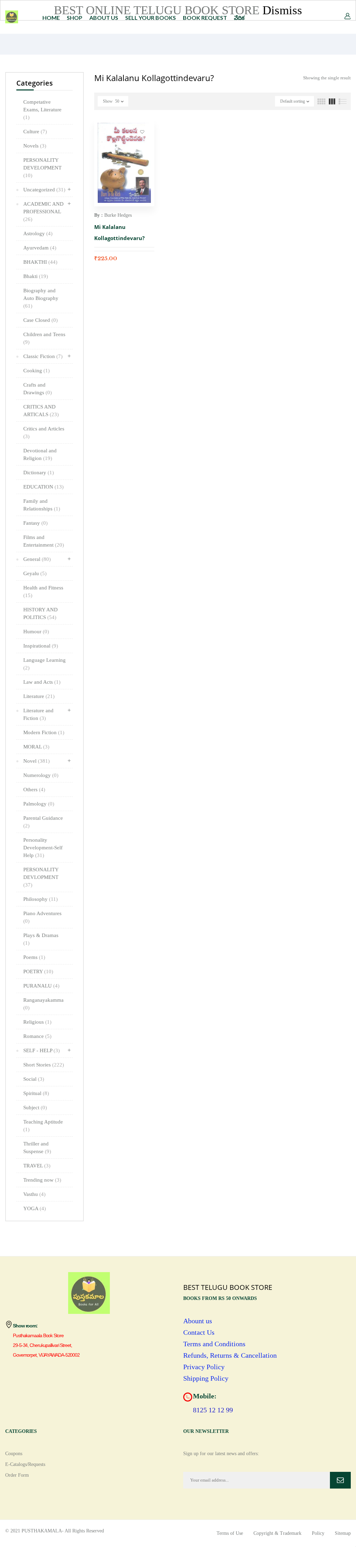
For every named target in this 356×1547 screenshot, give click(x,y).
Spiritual (36, 1093)
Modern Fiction (43, 732)
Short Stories (43, 1065)
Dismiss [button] (282, 10)
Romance (37, 1036)
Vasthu (34, 1194)
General (37, 559)
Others (34, 789)
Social (33, 1079)
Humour (36, 631)
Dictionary (38, 472)
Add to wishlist (142, 131)
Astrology (37, 233)
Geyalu (35, 573)
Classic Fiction (43, 356)
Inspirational (40, 646)
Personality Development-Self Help (43, 847)
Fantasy (35, 523)
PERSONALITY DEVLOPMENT (40, 877)
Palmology (38, 804)
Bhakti (35, 276)
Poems (34, 957)
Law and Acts (41, 682)
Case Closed (40, 320)
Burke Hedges (118, 215)
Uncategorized (44, 189)
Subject (35, 1107)
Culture (35, 131)
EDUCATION (43, 487)
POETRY (38, 971)
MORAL (36, 746)
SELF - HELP (41, 1050)
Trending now (42, 1180)
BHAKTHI (40, 262)
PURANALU (41, 986)
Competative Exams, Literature (42, 109)
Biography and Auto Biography (40, 298)
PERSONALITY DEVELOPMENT (42, 167)
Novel (36, 761)
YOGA (34, 1208)
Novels (34, 146)
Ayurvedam (39, 248)
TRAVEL (36, 1165)
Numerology (40, 775)
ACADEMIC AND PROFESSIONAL (43, 211)
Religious (37, 1022)
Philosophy (40, 899)
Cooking (36, 370)
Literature (39, 696)
